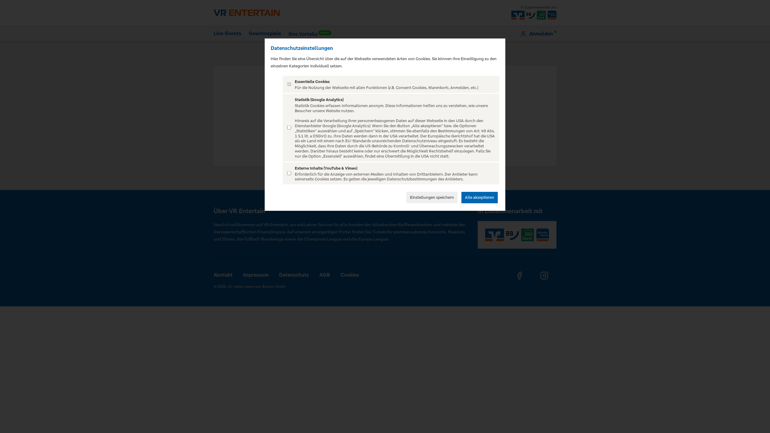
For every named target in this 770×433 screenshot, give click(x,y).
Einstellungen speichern (432, 197)
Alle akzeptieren (479, 197)
